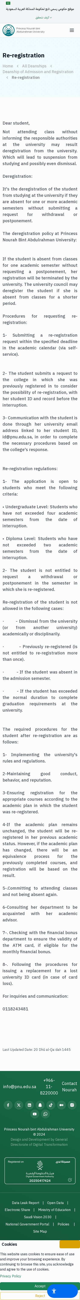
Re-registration (26, 77)
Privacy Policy (10, 1276)
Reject (40, 1296)
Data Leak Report (25, 1203)
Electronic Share (17, 1209)
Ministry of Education (54, 1209)
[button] (71, 30)
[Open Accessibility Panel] (62, 1291)
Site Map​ (40, 1231)
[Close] (70, 1244)
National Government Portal (27, 1224)
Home (8, 66)
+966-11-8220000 (49, 1086)
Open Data (55, 1203)
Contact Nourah (69, 1086)
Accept (40, 1286)
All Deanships (34, 66)
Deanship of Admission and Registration (38, 72)
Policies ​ (64, 1224)
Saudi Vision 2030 (38, 1217)
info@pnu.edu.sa (19, 1086)
